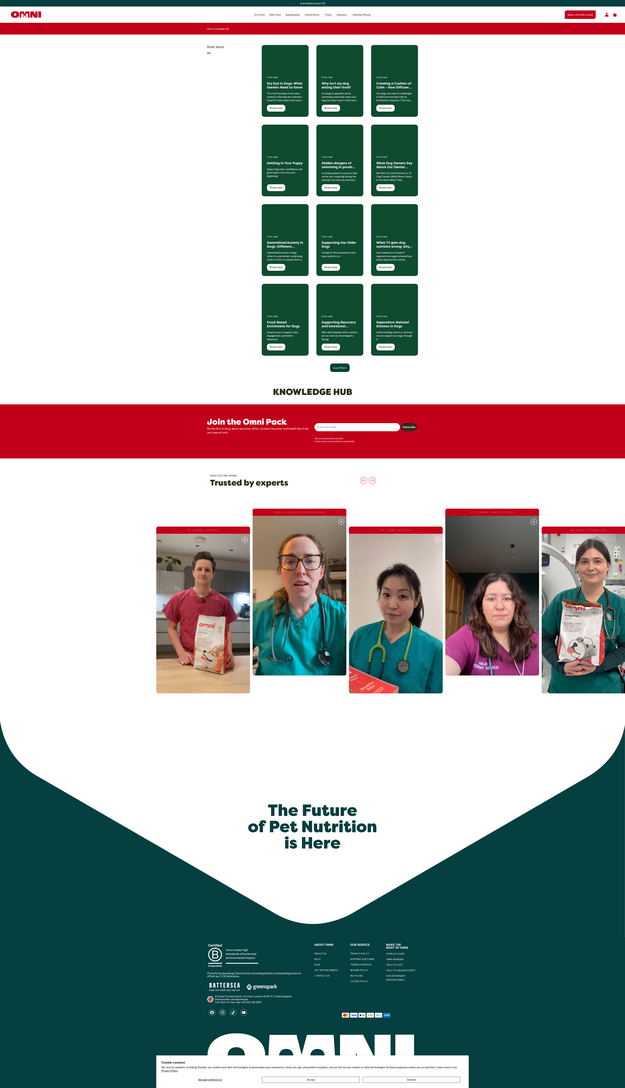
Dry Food (259, 14)
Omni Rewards (395, 959)
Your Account (395, 953)
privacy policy (333, 441)
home (210, 28)
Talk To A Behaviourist (401, 970)
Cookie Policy (359, 981)
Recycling (356, 975)
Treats (328, 14)
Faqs (317, 964)
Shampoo (342, 14)
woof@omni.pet (239, 999)
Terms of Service (360, 964)
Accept (311, 1079)
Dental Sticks (312, 14)
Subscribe (409, 427)
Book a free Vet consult (580, 14)
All (208, 53)
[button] (203, 610)
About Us (320, 953)
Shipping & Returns (362, 959)
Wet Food (275, 14)
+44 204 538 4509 (251, 1002)
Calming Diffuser (361, 14)
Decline (411, 1079)
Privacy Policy (169, 1070)
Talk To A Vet (394, 964)
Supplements (292, 14)
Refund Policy (359, 970)
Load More (340, 368)
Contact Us (321, 975)
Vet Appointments (326, 970)
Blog (317, 959)
